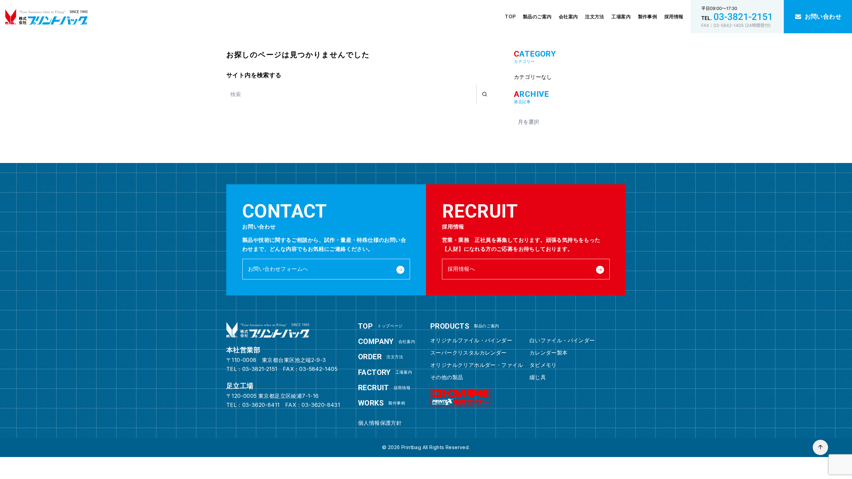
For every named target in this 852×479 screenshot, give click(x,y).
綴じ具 (538, 377)
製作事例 (647, 16)
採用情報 (674, 16)
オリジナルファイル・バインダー (471, 340)
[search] (484, 94)
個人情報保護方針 (380, 422)
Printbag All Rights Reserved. (435, 447)
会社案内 (568, 16)
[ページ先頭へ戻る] (820, 447)
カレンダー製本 (549, 352)
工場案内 (621, 16)
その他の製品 (446, 377)
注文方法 (594, 16)
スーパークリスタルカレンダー (468, 352)
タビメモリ (543, 365)
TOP (510, 16)
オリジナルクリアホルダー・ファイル (476, 365)
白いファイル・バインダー (562, 340)
